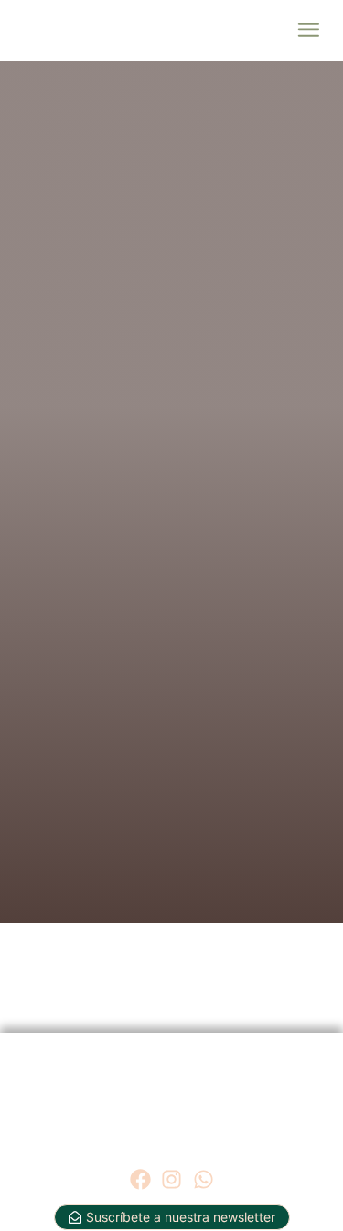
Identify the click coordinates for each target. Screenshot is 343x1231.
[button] (308, 30)
